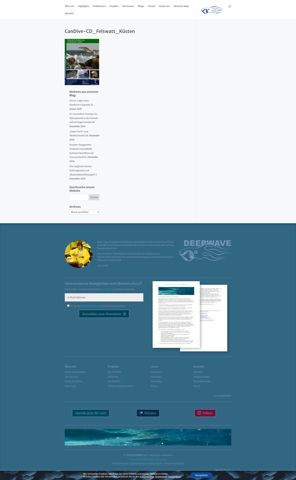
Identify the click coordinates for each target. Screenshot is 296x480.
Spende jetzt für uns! (90, 413)
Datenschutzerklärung (91, 306)
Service (151, 6)
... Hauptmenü (221, 395)
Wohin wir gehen (73, 381)
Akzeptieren (201, 475)
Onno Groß (70, 386)
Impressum (161, 459)
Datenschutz (174, 476)
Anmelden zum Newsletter (101, 314)
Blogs (141, 6)
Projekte (114, 6)
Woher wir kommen (75, 372)
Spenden (69, 13)
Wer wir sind (71, 376)
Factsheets (155, 376)
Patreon (150, 413)
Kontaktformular (202, 381)
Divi (229, 469)
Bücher (154, 386)
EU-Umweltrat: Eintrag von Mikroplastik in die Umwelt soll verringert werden (83, 118)
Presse (196, 386)
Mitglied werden (201, 376)
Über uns (69, 6)
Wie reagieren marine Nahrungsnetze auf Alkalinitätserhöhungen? (82, 170)
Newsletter (106, 289)
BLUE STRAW (115, 372)
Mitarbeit (198, 372)
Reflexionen (99, 6)
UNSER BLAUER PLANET (121, 386)
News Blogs (156, 381)
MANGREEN (114, 381)
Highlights (83, 6)
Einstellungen (147, 476)
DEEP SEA (113, 376)
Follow (207, 413)
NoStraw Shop (181, 6)
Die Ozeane (128, 6)
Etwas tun (164, 6)
